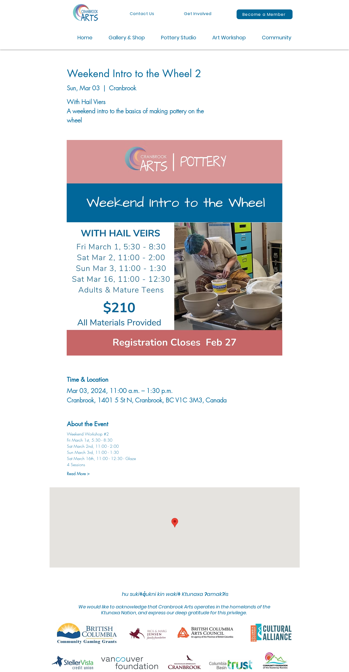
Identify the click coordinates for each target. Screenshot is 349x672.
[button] (122, 38)
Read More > (78, 473)
